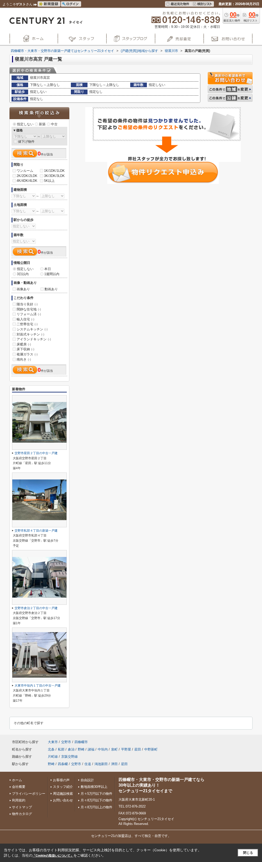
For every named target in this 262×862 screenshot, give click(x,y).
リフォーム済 (29, 314)
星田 (137, 749)
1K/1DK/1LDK (54, 171)
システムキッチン (32, 329)
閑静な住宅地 (29, 309)
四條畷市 (81, 742)
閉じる (248, 853)
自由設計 (87, 780)
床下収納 (25, 349)
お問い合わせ (63, 800)
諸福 (91, 749)
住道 (87, 764)
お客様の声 (61, 780)
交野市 (66, 742)
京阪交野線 (69, 756)
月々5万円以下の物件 (96, 794)
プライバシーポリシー (28, 794)
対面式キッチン (30, 334)
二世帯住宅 (27, 324)
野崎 (81, 749)
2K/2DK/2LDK (27, 176)
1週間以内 (51, 274)
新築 (42, 124)
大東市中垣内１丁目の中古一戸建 (38, 685)
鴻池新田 (101, 764)
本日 (47, 269)
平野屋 (126, 749)
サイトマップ (22, 807)
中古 (54, 124)
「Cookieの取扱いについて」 (52, 855)
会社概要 (18, 787)
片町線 (53, 756)
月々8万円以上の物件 (96, 807)
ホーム (17, 780)
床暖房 (24, 344)
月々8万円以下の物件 (96, 800)
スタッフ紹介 (63, 787)
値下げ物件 (26, 141)
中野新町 (151, 749)
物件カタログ (22, 814)
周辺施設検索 (63, 794)
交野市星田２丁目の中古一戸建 (36, 453)
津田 (114, 764)
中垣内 (103, 749)
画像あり (23, 289)
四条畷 (63, 764)
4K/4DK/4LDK (27, 181)
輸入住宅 (25, 319)
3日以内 (23, 274)
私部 (61, 749)
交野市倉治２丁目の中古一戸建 (36, 608)
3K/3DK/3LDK (54, 176)
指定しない (25, 124)
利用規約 (18, 800)
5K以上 (49, 181)
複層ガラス (27, 354)
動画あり (51, 289)
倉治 (71, 749)
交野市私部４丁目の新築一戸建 (36, 530)
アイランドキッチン (34, 339)
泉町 (114, 749)
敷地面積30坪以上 (94, 787)
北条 (51, 749)
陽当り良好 (27, 304)
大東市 (53, 742)
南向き (24, 359)
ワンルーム (25, 171)
